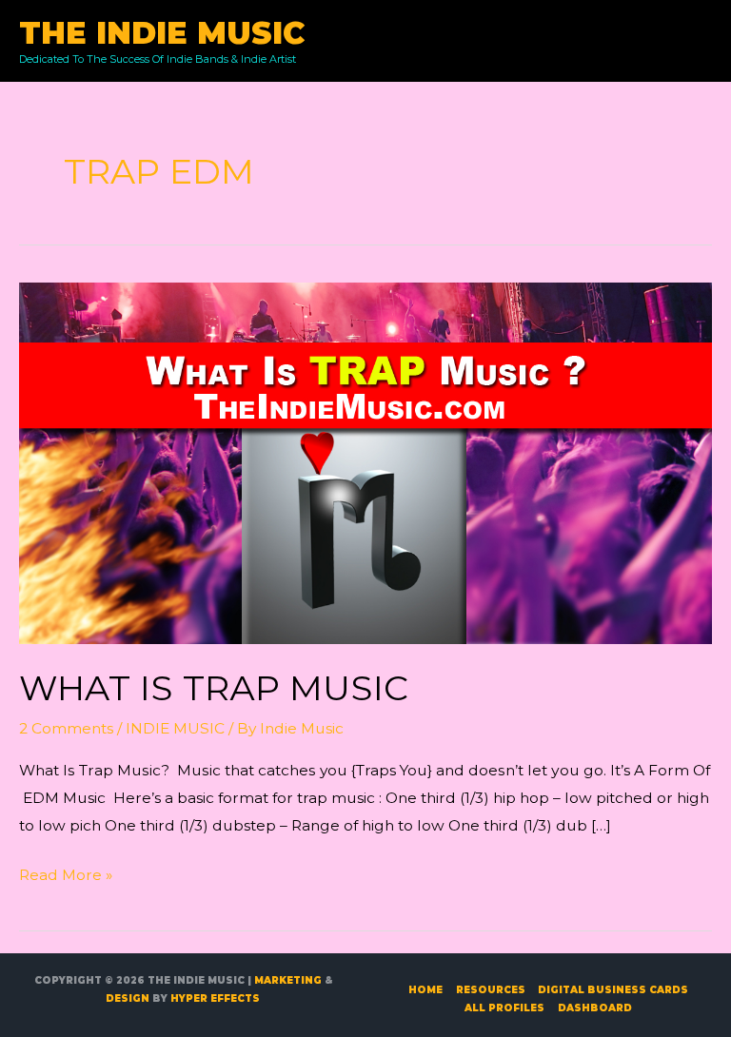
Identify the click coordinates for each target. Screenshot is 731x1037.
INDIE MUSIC (175, 728)
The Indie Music (162, 32)
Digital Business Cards (613, 990)
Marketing (288, 980)
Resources (490, 990)
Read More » (65, 877)
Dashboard (595, 1008)
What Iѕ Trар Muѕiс (213, 688)
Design (127, 998)
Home (425, 990)
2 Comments (66, 728)
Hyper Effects (215, 998)
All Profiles (504, 1008)
